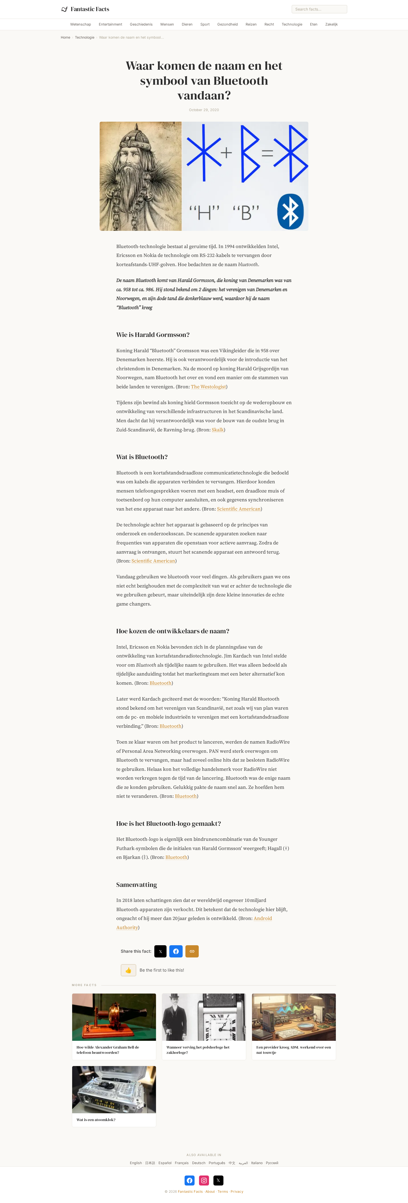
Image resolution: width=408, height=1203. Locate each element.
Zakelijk (331, 24)
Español (165, 1163)
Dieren (187, 24)
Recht (269, 24)
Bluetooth (161, 683)
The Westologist (208, 386)
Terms (223, 1191)
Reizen (251, 24)
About (210, 1191)
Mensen (167, 24)
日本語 (150, 1163)
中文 (232, 1163)
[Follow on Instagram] (204, 1181)
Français (182, 1163)
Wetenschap (80, 24)
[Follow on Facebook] (190, 1181)
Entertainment (110, 24)
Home (65, 37)
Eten (314, 24)
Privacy (237, 1191)
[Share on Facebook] (176, 951)
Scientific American (239, 509)
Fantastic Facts (190, 1191)
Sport (205, 24)
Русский (272, 1163)
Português (217, 1163)
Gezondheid (227, 24)
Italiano (257, 1163)
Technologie (292, 24)
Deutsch (198, 1163)
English (136, 1163)
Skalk (218, 429)
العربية (243, 1163)
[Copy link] (192, 951)
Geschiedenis (141, 24)
